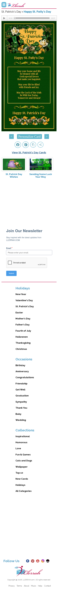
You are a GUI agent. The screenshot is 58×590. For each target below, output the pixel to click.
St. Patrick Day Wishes (14, 175)
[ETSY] (48, 561)
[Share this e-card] (40, 145)
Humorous (21, 442)
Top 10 (19, 472)
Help (40, 586)
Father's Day (23, 324)
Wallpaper (22, 466)
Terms (19, 586)
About (26, 586)
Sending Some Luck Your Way (40, 175)
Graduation (22, 395)
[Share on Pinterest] (25, 144)
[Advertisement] (29, 201)
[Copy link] (33, 145)
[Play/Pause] (4, 18)
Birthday (20, 365)
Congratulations (25, 377)
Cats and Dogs (24, 460)
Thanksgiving (23, 342)
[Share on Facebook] (18, 144)
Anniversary (22, 371)
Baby (18, 414)
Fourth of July (23, 330)
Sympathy (21, 401)
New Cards (22, 478)
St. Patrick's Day (25, 306)
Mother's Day (23, 318)
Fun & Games (23, 454)
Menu (3, 4)
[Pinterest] (33, 561)
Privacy (11, 586)
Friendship (21, 383)
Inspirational (23, 436)
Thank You (21, 407)
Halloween (22, 336)
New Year (21, 294)
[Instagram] (43, 561)
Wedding (21, 420)
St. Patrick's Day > (12, 11)
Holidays (20, 485)
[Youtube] (38, 561)
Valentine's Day (24, 300)
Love (18, 448)
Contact (47, 586)
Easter (19, 312)
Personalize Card (29, 136)
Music (33, 586)
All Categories (24, 491)
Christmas (21, 349)
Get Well (20, 389)
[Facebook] (28, 561)
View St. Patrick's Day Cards (29, 152)
